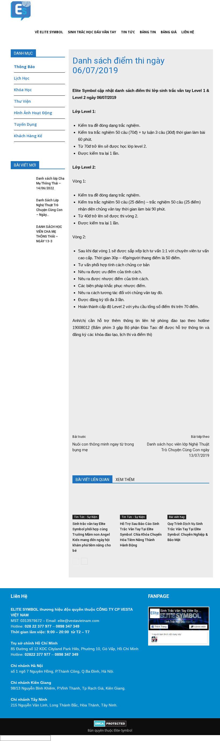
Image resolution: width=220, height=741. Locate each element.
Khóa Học (23, 89)
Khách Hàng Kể (28, 135)
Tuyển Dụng (25, 124)
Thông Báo (24, 66)
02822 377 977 (37, 654)
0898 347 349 (67, 626)
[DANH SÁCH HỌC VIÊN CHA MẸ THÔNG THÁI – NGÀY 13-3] (21, 232)
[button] (202, 21)
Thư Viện (22, 101)
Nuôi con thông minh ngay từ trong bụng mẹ (103, 447)
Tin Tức (128, 32)
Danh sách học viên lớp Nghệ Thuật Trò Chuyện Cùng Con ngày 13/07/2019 (178, 450)
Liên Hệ (187, 32)
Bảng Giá (169, 32)
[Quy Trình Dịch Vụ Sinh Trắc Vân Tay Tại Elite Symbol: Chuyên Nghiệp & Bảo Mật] (188, 505)
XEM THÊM (125, 479)
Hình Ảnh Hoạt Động (33, 112)
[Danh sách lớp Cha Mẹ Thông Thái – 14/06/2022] (21, 184)
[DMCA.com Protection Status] (110, 725)
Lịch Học (21, 78)
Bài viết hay (177, 517)
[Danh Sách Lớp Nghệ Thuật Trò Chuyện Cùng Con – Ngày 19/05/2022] (21, 206)
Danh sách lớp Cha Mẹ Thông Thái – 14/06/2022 (50, 183)
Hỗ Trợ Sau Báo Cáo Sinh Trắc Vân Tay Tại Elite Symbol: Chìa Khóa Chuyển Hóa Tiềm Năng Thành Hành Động (141, 534)
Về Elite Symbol (49, 32)
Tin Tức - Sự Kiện (85, 517)
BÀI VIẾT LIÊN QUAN (92, 479)
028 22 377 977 (38, 626)
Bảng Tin (148, 32)
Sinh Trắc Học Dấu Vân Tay (92, 32)
